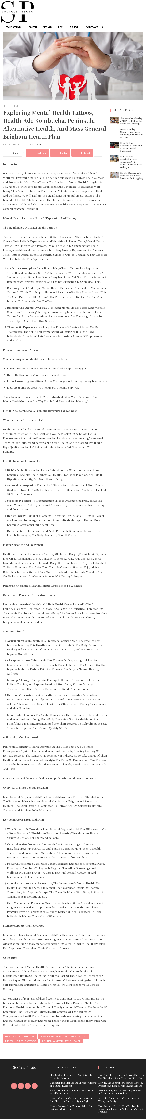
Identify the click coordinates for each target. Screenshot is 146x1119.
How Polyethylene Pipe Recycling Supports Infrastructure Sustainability (120, 1092)
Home (6, 106)
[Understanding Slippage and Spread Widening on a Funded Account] (114, 131)
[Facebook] (14, 1086)
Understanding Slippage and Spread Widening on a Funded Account (131, 133)
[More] (98, 153)
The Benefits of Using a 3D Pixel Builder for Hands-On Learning (131, 121)
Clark (38, 145)
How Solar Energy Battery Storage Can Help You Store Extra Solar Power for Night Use (121, 1076)
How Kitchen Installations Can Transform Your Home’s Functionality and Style (131, 162)
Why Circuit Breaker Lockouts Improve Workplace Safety (118, 1100)
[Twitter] (28, 1086)
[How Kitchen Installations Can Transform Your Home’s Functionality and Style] (114, 158)
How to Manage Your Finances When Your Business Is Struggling (131, 175)
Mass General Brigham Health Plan (63, 1036)
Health (16, 106)
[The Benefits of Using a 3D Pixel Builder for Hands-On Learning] (114, 120)
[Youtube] (35, 1086)
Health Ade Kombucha (20, 1036)
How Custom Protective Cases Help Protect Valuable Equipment (131, 146)
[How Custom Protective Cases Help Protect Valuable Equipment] (114, 145)
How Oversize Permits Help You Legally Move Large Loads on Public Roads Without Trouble (121, 1108)
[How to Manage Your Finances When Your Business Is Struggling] (114, 175)
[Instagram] (21, 1086)
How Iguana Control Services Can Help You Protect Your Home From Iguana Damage (120, 1084)
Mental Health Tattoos (20, 1041)
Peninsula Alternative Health (61, 1041)
